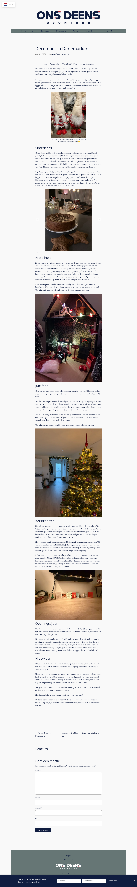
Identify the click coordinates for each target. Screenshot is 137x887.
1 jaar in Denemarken (51, 64)
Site (36, 819)
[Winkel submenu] (80, 30)
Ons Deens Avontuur (60, 54)
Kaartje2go (59, 545)
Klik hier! (38, 705)
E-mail (38, 808)
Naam (38, 798)
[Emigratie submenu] (51, 30)
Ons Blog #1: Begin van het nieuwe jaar (78, 64)
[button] (99, 219)
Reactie (38, 770)
